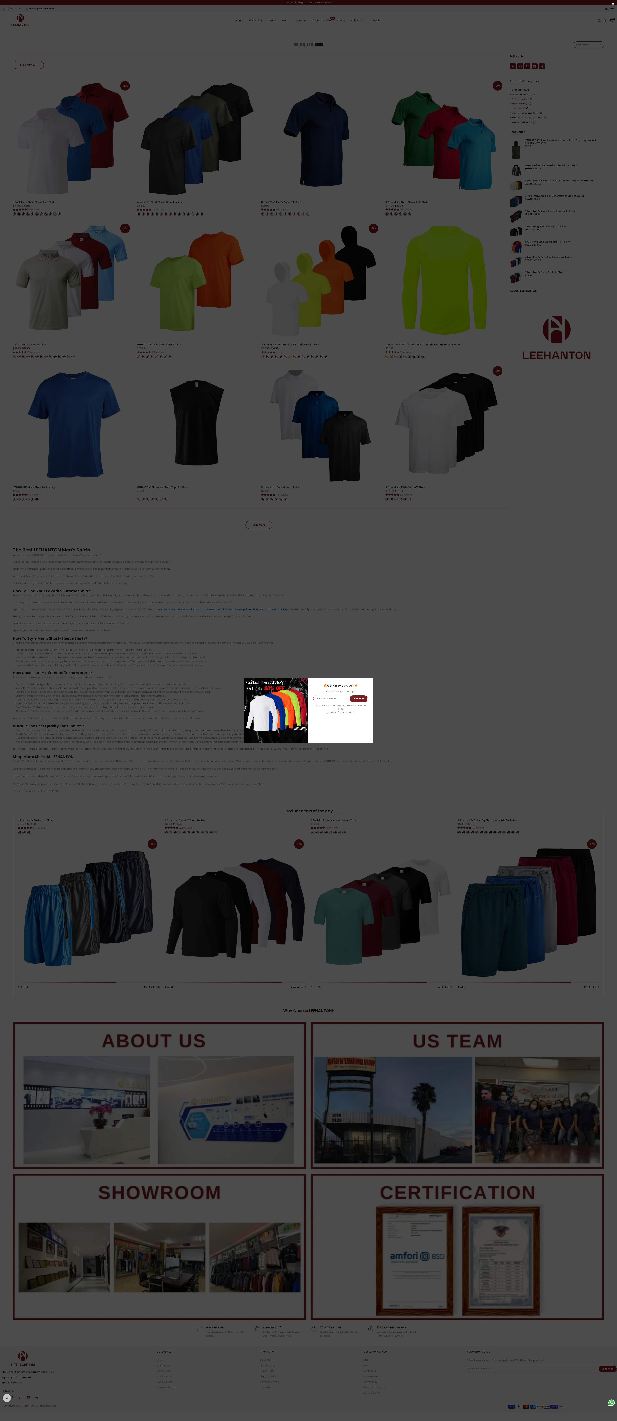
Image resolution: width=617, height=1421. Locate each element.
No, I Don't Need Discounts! (342, 712)
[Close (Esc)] (613, 4)
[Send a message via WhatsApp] (611, 1403)
